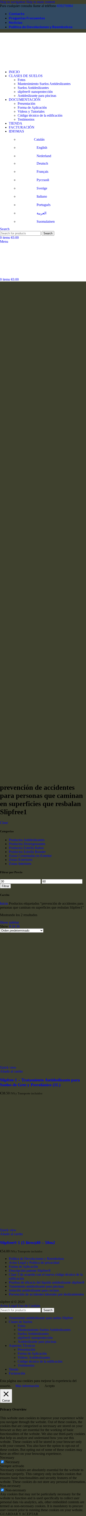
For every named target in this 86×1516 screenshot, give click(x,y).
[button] (11, 1071)
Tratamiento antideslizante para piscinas (36, 1286)
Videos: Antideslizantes (34, 1357)
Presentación (26, 103)
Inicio (4, 903)
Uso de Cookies (29, 1306)
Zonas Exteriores (20, 860)
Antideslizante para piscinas (37, 95)
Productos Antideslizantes (27, 840)
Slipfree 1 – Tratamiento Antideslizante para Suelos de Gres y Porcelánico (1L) (40, 1082)
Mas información (27, 1386)
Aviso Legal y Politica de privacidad (34, 1262)
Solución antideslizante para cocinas (34, 1290)
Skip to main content (40, 2)
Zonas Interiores (20, 863)
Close (4, 823)
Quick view (8, 1067)
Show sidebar (9, 922)
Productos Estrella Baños (26, 848)
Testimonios (26, 119)
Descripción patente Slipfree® (30, 1270)
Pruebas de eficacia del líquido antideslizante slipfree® (46, 1282)
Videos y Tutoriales (31, 111)
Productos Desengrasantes (27, 844)
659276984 (65, 6)
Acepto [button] (50, 1386)
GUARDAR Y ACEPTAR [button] (19, 1514)
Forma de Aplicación (32, 107)
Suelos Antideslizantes (33, 88)
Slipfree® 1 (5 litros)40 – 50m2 (27, 1242)
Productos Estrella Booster (27, 852)
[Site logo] (22, 64)
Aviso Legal (8, 1306)
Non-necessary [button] (10, 1486)
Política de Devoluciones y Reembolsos (36, 1259)
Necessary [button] (7, 1457)
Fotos (21, 80)
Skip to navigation (13, 2)
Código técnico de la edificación (40, 115)
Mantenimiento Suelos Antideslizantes (44, 84)
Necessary (12, 1462)
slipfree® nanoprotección (35, 92)
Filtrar (5, 886)
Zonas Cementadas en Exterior (30, 856)
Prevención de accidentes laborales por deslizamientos (46, 1294)
